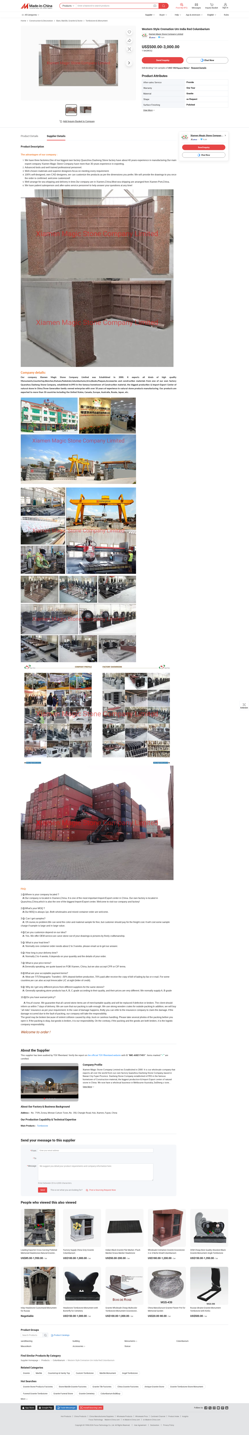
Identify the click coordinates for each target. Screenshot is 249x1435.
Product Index (173, 1416)
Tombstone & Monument (97, 20)
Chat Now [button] (209, 60)
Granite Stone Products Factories (38, 1386)
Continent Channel (158, 1416)
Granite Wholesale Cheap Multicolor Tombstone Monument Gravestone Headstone (121, 1310)
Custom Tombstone (85, 1373)
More (23, 1398)
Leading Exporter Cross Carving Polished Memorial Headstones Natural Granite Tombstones (39, 1253)
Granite (26, 1373)
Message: (32, 1165)
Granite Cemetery (87, 1393)
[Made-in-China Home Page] (36, 6)
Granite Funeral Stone (63, 1393)
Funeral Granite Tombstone (35, 1393)
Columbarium (182, 1341)
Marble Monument (108, 1373)
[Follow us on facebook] (205, 1407)
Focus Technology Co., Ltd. (104, 1425)
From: (34, 1150)
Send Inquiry (162, 60)
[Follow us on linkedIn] (226, 1407)
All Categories (31, 14)
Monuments (129, 1341)
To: (35, 1158)
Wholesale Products (124, 1416)
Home (23, 20)
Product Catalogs (61, 1335)
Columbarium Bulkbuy (110, 1393)
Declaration (154, 1425)
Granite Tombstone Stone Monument (186, 1386)
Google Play (45, 1407)
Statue (127, 1346)
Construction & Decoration (41, 20)
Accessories (78, 1346)
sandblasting (26, 1341)
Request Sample (198, 68)
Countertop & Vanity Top (59, 1373)
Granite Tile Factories (102, 1386)
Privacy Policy (168, 1425)
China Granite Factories (127, 1386)
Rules (226, 14)
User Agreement (140, 1425)
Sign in (225, 7)
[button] (154, 5)
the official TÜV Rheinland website (104, 1055)
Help (177, 14)
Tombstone (42, 1125)
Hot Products (66, 1416)
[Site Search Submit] (164, 6)
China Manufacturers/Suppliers (101, 1416)
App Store (28, 1407)
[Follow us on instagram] (214, 1407)
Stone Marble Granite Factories (72, 1386)
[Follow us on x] (210, 1407)
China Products (80, 1416)
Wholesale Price (141, 1416)
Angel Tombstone (130, 1373)
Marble (39, 1373)
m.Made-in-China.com (131, 1419)
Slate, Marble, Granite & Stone (69, 20)
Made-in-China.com (112, 1419)
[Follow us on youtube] (218, 1407)
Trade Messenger (66, 1407)
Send (42, 1190)
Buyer (162, 14)
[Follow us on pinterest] (222, 1407)
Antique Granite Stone (154, 1386)
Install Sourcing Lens (92, 1407)
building (76, 1341)
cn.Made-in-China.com (151, 1419)
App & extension (193, 14)
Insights (185, 1416)
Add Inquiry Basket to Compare (79, 121)
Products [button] (67, 5)
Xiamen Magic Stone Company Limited (166, 34)
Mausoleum (26, 1346)
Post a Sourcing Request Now (101, 1190)
